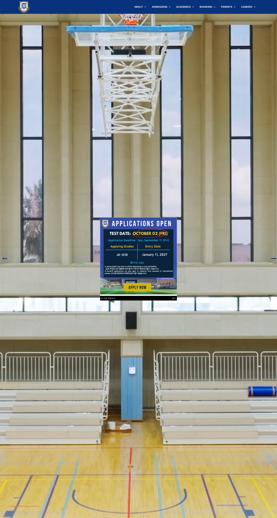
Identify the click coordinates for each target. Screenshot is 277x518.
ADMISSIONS (159, 6)
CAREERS (246, 6)
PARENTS (226, 6)
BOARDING (206, 6)
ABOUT (138, 6)
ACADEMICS (183, 6)
